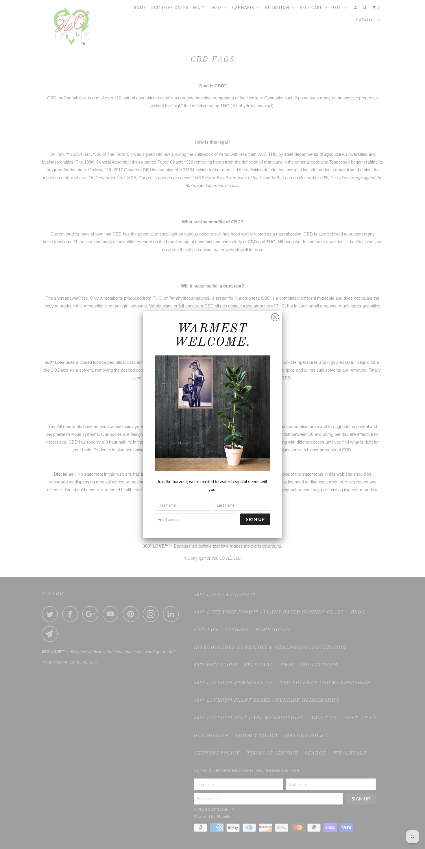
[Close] (275, 316)
